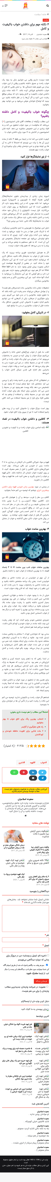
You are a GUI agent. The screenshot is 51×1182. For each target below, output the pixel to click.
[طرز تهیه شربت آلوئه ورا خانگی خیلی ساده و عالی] (41, 1028)
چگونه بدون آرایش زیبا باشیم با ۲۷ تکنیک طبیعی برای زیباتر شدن (39, 850)
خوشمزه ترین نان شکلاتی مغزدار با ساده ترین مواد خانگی (19, 1078)
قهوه (32, 762)
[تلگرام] (42, 778)
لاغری (21, 762)
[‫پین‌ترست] (24, 772)
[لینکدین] (33, 772)
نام (47, 935)
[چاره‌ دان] (25, 5)
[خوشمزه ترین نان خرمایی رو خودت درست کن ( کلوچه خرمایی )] (41, 1093)
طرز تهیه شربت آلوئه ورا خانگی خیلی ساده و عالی (18, 1026)
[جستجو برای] (47, 7)
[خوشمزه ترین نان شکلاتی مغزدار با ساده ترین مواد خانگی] (41, 1080)
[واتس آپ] (14, 772)
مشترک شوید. (32, 973)
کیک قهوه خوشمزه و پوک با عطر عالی (14, 875)
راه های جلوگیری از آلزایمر (32, 726)
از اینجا (26, 969)
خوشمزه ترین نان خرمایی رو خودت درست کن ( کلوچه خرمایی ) (18, 1090)
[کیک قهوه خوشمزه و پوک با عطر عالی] (13, 865)
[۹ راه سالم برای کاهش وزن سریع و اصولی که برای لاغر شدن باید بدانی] (38, 866)
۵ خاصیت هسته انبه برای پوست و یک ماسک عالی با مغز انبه (17, 1050)
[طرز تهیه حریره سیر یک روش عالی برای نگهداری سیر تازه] (41, 1066)
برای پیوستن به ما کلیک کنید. (34, 1009)
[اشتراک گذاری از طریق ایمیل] (33, 778)
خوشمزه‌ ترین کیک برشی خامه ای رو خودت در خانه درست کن (18, 1038)
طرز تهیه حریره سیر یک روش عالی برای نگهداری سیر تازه (17, 1062)
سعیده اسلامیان (42, 34)
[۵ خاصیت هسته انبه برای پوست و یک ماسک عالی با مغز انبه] (41, 1052)
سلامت (37, 14)
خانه (44, 14)
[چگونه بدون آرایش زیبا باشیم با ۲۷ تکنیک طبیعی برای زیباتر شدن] (38, 837)
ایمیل (46, 945)
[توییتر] (42, 772)
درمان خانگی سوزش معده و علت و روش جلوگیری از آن (13, 846)
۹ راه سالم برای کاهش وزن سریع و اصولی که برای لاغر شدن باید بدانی (39, 879)
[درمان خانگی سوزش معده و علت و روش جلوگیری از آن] (13, 836)
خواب (42, 762)
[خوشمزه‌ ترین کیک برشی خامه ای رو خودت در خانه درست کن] (41, 1040)
